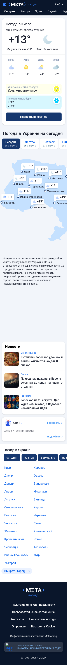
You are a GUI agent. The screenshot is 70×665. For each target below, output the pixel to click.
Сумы (37, 523)
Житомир (10, 531)
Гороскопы (53, 422)
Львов (8, 491)
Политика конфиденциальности (33, 604)
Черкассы (11, 523)
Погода (32, 4)
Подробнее (53, 436)
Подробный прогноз (33, 116)
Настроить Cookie (43, 626)
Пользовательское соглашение (33, 612)
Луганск (9, 499)
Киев (7, 467)
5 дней (52, 11)
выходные (48, 457)
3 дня (39, 11)
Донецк (9, 483)
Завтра (25, 11)
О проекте (19, 626)
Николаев (40, 491)
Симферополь (13, 507)
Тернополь (41, 547)
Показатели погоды (42, 619)
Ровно (38, 539)
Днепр (8, 475)
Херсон (38, 507)
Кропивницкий (14, 539)
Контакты (17, 619)
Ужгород (10, 563)
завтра (29, 457)
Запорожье (41, 483)
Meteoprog (51, 636)
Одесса (38, 475)
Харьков (39, 467)
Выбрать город (14, 571)
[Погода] (33, 589)
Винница (39, 499)
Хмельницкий (43, 531)
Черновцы (11, 547)
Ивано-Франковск (16, 555)
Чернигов (40, 515)
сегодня (11, 457)
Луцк (37, 555)
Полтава (10, 515)
